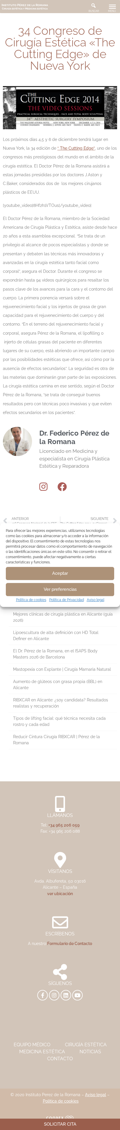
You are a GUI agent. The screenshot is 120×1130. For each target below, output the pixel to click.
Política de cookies (31, 600)
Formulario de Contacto (69, 943)
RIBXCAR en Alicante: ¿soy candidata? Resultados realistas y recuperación (60, 703)
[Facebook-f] (42, 995)
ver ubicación (60, 893)
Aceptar (60, 573)
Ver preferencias (60, 589)
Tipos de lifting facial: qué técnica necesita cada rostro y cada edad (59, 721)
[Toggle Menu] (112, 6)
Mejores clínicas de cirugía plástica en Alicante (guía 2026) (63, 617)
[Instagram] (43, 486)
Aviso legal (95, 600)
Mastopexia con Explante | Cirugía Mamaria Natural (62, 669)
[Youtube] (77, 995)
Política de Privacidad (66, 600)
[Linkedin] (66, 995)
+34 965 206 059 (64, 824)
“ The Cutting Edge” (76, 148)
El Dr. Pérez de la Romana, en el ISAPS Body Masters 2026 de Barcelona (55, 654)
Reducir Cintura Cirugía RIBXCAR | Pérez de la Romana (56, 739)
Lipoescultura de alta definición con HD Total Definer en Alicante (55, 635)
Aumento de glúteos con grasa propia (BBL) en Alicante (57, 684)
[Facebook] (62, 486)
